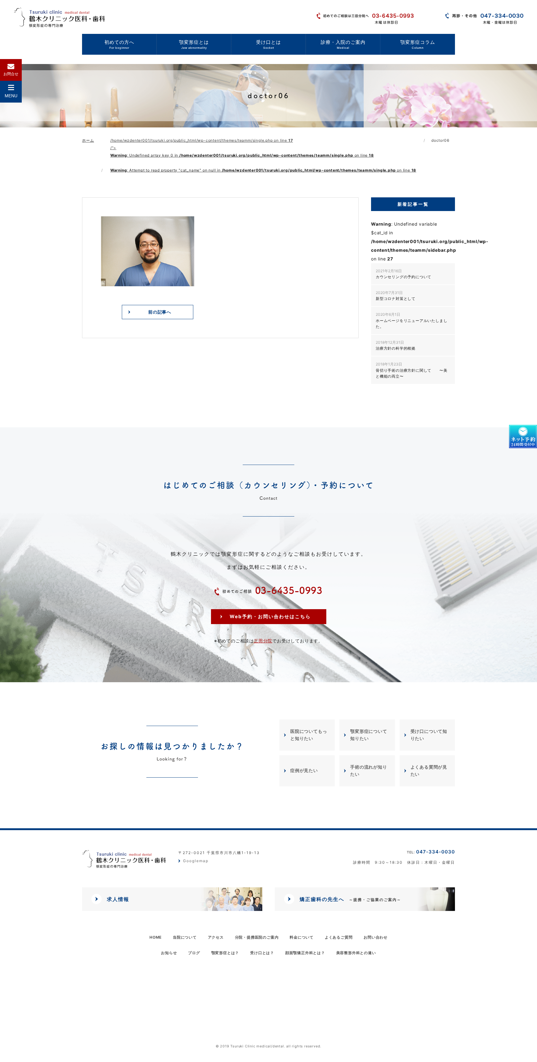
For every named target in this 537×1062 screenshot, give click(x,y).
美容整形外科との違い (356, 952)
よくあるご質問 (339, 937)
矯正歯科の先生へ (350, 899)
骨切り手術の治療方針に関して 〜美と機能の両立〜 (411, 370)
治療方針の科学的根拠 (395, 345)
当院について (185, 937)
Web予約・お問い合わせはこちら (270, 616)
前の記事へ (159, 312)
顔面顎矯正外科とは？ (305, 952)
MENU (11, 95)
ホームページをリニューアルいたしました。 (411, 320)
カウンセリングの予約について (403, 274)
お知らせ (169, 952)
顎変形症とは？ (225, 952)
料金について (302, 937)
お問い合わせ (376, 937)
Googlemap (196, 861)
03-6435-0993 (272, 590)
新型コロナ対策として (395, 295)
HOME (155, 937)
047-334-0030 (431, 852)
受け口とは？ (262, 952)
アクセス (216, 937)
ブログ (194, 952)
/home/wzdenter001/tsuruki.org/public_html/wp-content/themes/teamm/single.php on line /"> (263, 155)
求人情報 (118, 899)
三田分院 (263, 640)
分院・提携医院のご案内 (257, 937)
